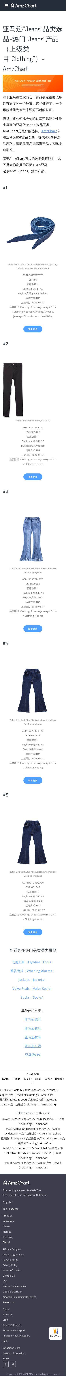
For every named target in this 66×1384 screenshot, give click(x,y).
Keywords (8, 1221)
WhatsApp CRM (11, 1347)
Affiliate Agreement (13, 1254)
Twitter (5, 1078)
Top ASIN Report (12, 1325)
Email (38, 1078)
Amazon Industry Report (16, 1335)
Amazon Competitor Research (19, 1297)
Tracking (7, 1237)
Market (7, 1231)
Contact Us (9, 1275)
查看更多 (33, 329)
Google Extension (12, 1291)
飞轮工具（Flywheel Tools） (33, 962)
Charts (6, 1226)
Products (8, 1215)
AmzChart (49, 131)
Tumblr (27, 1078)
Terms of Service (12, 1270)
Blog (5, 1319)
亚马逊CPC (33, 1054)
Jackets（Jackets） (32, 979)
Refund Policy (10, 1259)
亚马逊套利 (33, 1028)
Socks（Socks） (33, 997)
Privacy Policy (10, 1265)
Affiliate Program (12, 1249)
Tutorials (7, 1314)
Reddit (16, 1078)
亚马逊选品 (33, 1019)
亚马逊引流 (33, 1046)
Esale (6, 1358)
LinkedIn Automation (14, 1353)
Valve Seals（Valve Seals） (32, 988)
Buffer (48, 1078)
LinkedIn (60, 1078)
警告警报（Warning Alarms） (32, 971)
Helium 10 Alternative (15, 1286)
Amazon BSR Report (14, 1330)
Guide (6, 1309)
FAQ (5, 1281)
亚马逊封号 (33, 1037)
